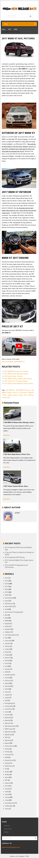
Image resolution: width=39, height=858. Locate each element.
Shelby (7, 774)
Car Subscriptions (10, 635)
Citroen (7, 646)
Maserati (8, 717)
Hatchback (8, 675)
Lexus (7, 712)
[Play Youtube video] (19, 346)
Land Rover (8, 709)
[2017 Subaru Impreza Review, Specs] (12, 477)
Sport (7, 777)
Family (7, 660)
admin (17, 513)
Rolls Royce (8, 766)
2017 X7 (15, 392)
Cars (6, 638)
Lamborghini (9, 706)
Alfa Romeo (9, 603)
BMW (15, 29)
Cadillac (7, 632)
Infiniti (7, 689)
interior (21, 395)
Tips (6, 794)
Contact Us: (7, 825)
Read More (6, 435)
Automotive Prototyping (13, 612)
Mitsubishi (8, 734)
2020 (6, 595)
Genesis (7, 669)
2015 (6, 581)
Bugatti (7, 623)
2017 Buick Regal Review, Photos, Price (17, 454)
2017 (9, 29)
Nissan (7, 743)
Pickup (7, 749)
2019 (6, 592)
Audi (6, 609)
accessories (23, 392)
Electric (7, 658)
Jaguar (7, 695)
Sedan (7, 772)
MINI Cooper (9, 729)
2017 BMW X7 (10, 390)
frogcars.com (14, 856)
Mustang (8, 740)
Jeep (6, 697)
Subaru (7, 783)
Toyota (7, 797)
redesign (30, 395)
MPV (6, 737)
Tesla (6, 791)
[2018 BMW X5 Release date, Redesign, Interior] (12, 414)
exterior (15, 395)
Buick (6, 626)
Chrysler (7, 643)
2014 (6, 578)
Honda (7, 678)
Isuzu (6, 692)
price (25, 395)
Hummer (8, 680)
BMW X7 (31, 392)
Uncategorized (10, 803)
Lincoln (7, 715)
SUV (6, 786)
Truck (7, 800)
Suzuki (7, 789)
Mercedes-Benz (10, 726)
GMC (6, 672)
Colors (4, 395)
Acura (7, 601)
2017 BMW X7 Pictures (23, 390)
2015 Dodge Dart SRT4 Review (15, 557)
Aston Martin (9, 606)
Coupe (7, 649)
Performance (9, 746)
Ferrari (7, 663)
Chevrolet (8, 640)
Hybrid (7, 683)
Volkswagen (9, 806)
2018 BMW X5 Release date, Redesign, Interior (19, 422)
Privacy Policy (8, 829)
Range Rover (9, 760)
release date (6, 397)
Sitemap (6, 832)
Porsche (7, 754)
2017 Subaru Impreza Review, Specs (16, 486)
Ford (6, 666)
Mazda (7, 720)
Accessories (9, 598)
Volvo (7, 809)
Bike (6, 615)
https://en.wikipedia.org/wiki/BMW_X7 (13, 361)
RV (6, 769)
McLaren (8, 723)
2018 (6, 589)
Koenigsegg (9, 703)
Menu (6, 24)
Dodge (7, 655)
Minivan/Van (9, 732)
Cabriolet (8, 629)
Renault (7, 763)
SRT (6, 780)
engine (10, 395)
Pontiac (7, 752)
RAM (6, 757)
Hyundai (7, 686)
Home (3, 29)
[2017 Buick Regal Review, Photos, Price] (12, 445)
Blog (6, 618)
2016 (6, 583)
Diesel (7, 652)
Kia (6, 700)
